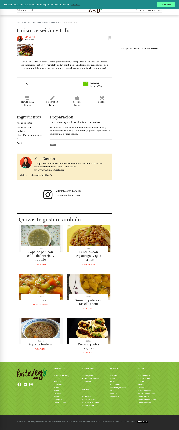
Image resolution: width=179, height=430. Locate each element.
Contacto (57, 378)
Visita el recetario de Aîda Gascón (36, 175)
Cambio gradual (88, 375)
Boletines (57, 381)
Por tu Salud (86, 396)
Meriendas (142, 384)
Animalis (57, 391)
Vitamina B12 (115, 384)
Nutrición (114, 369)
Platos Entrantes (144, 378)
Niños (112, 391)
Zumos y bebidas (144, 391)
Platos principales (40, 22)
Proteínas (114, 375)
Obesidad (113, 394)
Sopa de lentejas (41, 344)
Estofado (40, 300)
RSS (55, 406)
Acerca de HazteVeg (61, 375)
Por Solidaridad (88, 405)
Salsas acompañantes (146, 394)
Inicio (19, 22)
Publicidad (58, 384)
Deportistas (114, 397)
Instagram (58, 400)
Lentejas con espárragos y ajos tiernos (88, 256)
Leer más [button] (75, 5)
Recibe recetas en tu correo (148, 10)
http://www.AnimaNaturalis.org (49, 170)
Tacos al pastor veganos (88, 346)
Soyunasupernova (40, 305)
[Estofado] (41, 287)
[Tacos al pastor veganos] (88, 331)
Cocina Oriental (144, 397)
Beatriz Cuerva (88, 308)
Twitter (56, 397)
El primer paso (88, 369)
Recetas (27, 22)
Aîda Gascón (30, 37)
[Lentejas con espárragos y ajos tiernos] (88, 238)
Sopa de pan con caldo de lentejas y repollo (40, 256)
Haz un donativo (60, 403)
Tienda (56, 388)
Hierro (112, 381)
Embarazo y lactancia (118, 388)
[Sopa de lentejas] (41, 331)
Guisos (54, 22)
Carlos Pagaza (88, 353)
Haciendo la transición (90, 378)
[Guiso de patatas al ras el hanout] (88, 287)
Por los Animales (88, 399)
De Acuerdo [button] (166, 5)
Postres (141, 381)
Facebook (57, 394)
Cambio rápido (87, 381)
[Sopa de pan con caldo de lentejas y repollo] (41, 238)
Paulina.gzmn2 (40, 349)
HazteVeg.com (59, 369)
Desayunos (142, 388)
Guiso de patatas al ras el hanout (88, 302)
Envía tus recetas (144, 403)
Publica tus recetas (26, 10)
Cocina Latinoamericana (147, 400)
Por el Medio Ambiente (90, 402)
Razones (85, 390)
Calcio (112, 378)
